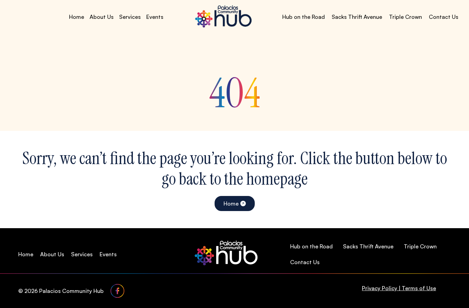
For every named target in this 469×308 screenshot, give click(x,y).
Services (130, 16)
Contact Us (443, 16)
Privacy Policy (379, 288)
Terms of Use (419, 288)
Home (76, 16)
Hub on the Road (303, 16)
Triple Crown (405, 16)
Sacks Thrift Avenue (357, 16)
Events (154, 16)
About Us (102, 16)
